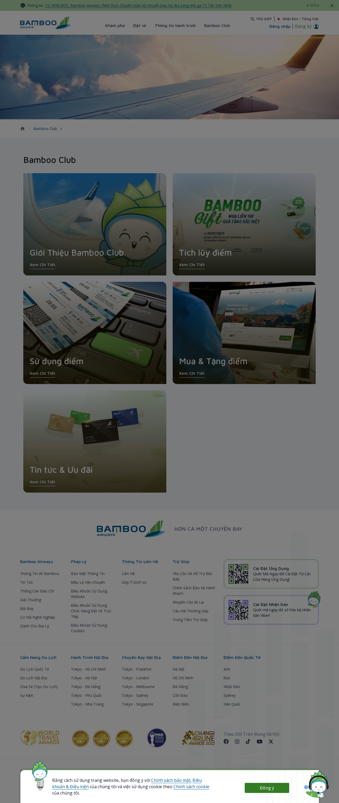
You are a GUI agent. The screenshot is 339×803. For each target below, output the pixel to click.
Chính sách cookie (191, 786)
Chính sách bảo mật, (171, 780)
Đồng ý (267, 788)
